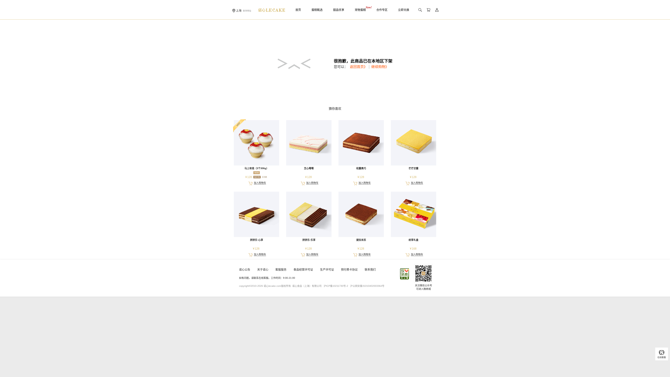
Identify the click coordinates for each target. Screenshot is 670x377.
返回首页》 (358, 67)
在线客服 (661, 357)
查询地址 (247, 11)
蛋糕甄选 (317, 9)
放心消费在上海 (405, 274)
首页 (298, 9)
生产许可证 (327, 269)
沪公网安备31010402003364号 (367, 285)
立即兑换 (403, 9)
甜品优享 (338, 9)
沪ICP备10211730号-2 (336, 285)
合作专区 (382, 9)
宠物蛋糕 (360, 9)
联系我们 (370, 269)
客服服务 (280, 269)
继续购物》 (380, 67)
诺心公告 (244, 269)
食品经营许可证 (303, 269)
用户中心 (437, 10)
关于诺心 (262, 269)
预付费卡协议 (349, 269)
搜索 (420, 10)
